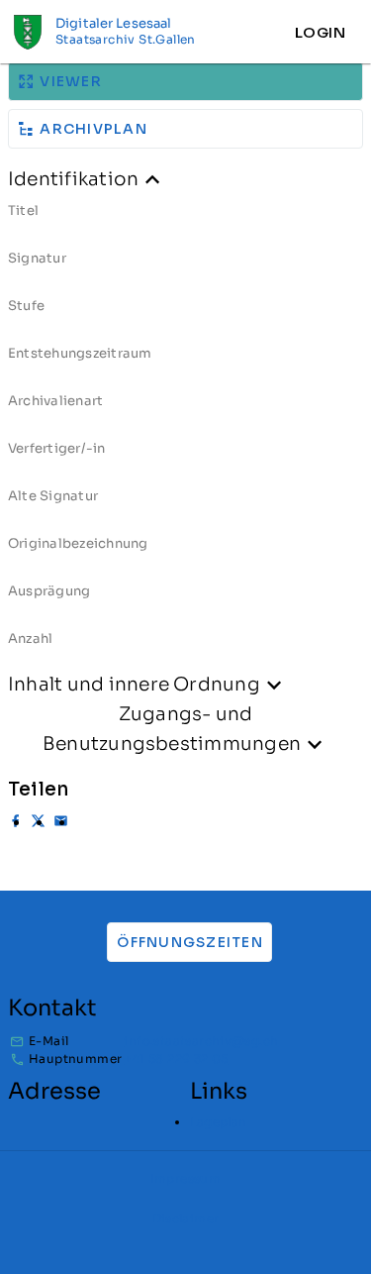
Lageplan (218, 1122)
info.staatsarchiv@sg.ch (201, 1040)
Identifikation (73, 178)
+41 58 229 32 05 (176, 1058)
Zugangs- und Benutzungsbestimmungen (172, 728)
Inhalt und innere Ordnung (134, 684)
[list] (185, 432)
